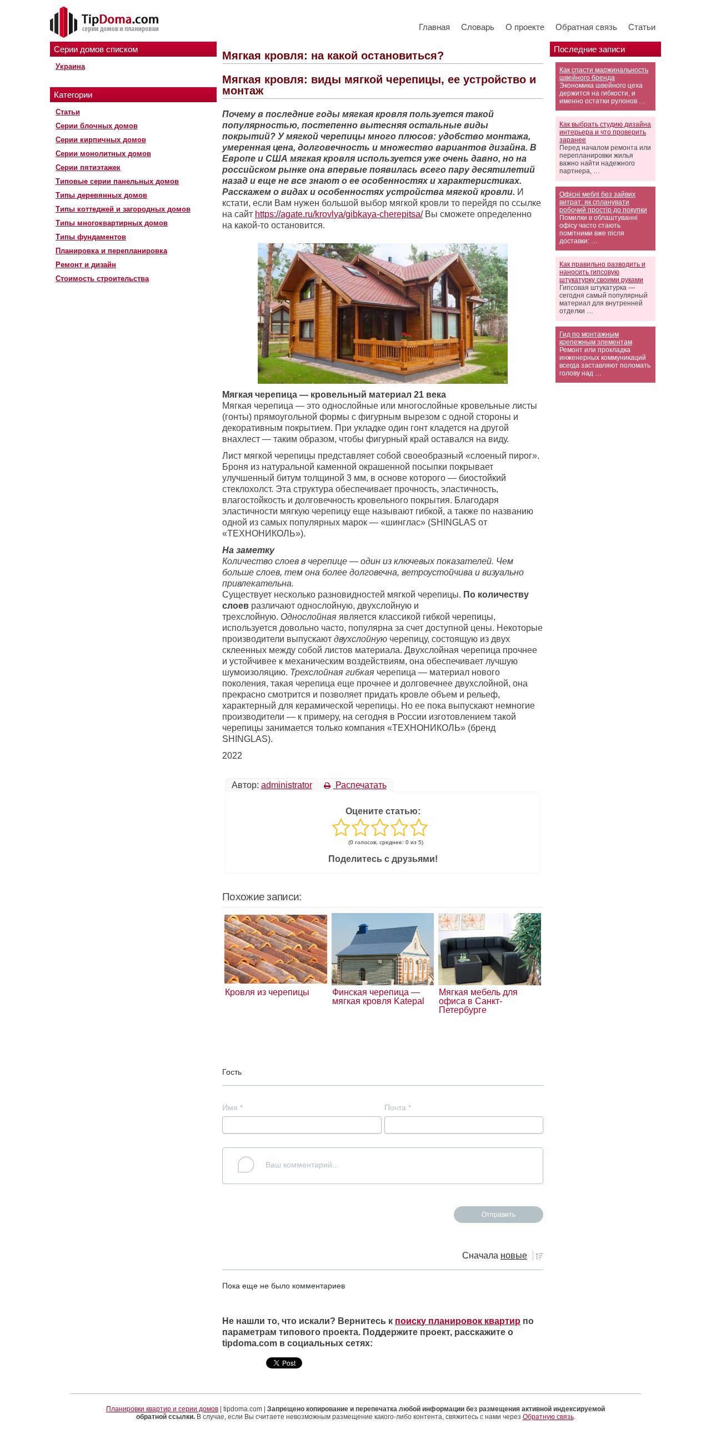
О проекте (524, 27)
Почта (397, 1107)
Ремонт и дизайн (86, 264)
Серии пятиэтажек (88, 167)
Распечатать (360, 785)
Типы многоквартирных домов (112, 223)
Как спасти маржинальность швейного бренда (603, 74)
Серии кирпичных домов (101, 140)
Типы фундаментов (91, 237)
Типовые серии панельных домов (117, 181)
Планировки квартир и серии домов (162, 1409)
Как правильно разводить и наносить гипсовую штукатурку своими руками (602, 272)
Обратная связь (586, 27)
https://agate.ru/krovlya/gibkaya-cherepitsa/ (339, 214)
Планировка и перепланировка (111, 251)
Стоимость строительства (102, 278)
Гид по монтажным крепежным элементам (595, 338)
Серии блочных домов (97, 126)
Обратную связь (548, 1417)
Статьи (641, 27)
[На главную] (105, 23)
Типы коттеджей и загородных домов (123, 209)
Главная (434, 27)
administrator (286, 785)
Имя (232, 1107)
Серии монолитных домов (103, 153)
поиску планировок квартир (457, 1321)
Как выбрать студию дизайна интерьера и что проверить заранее (605, 132)
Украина (70, 66)
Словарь (477, 27)
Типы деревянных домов (101, 195)
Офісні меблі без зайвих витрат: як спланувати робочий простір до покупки (603, 202)
